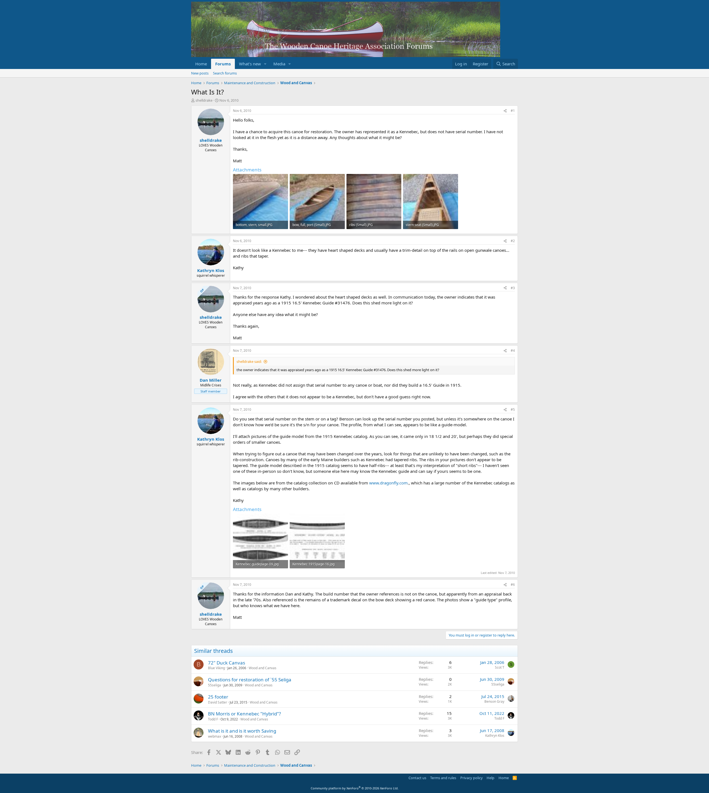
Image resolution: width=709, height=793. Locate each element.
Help (490, 777)
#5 (513, 409)
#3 (513, 288)
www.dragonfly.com (388, 483)
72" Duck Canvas (226, 662)
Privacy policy (471, 777)
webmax (214, 736)
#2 (513, 240)
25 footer (218, 697)
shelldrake (204, 100)
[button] (265, 64)
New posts (200, 73)
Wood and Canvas (262, 668)
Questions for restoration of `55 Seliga (249, 679)
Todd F (213, 719)
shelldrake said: (249, 361)
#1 (513, 110)
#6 (513, 584)
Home (201, 63)
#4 (513, 350)
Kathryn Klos (494, 735)
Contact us (417, 777)
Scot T (499, 667)
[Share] (505, 111)
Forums (223, 63)
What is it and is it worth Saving (242, 731)
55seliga (214, 685)
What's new (250, 63)
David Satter (217, 702)
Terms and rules (443, 777)
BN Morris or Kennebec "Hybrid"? (244, 713)
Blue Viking (216, 668)
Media (279, 63)
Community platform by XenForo (355, 788)
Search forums (225, 73)
